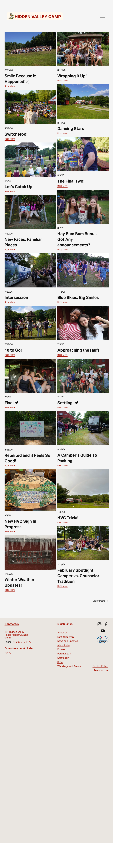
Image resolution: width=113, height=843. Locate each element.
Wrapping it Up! (72, 76)
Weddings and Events (69, 666)
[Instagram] (99, 624)
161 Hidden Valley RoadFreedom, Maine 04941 (16, 635)
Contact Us (12, 624)
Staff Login (63, 657)
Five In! (11, 402)
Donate (61, 649)
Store (60, 662)
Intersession (16, 297)
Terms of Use (101, 670)
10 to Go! (13, 350)
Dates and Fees (65, 636)
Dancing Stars (70, 128)
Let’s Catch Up (18, 186)
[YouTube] (103, 631)
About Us (62, 632)
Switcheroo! (16, 134)
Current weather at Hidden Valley (19, 650)
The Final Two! (70, 181)
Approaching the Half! (78, 350)
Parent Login (64, 653)
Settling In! (67, 402)
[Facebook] (106, 624)
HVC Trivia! (67, 517)
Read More (10, 86)
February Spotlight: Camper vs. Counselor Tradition (78, 576)
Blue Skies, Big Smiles (78, 297)
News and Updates (67, 641)
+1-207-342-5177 (22, 642)
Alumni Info (63, 645)
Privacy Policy (100, 666)
